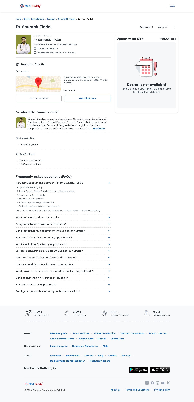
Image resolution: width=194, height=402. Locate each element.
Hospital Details (32, 64)
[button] (39, 98)
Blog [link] (100, 355)
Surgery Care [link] (86, 338)
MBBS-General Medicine (31, 160)
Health (27, 333)
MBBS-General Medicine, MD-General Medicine (55, 44)
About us (115, 390)
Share (161, 27)
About (27, 355)
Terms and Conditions (137, 390)
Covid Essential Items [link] (62, 338)
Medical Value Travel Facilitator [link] (67, 361)
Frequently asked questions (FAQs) (44, 176)
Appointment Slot (130, 38)
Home (18, 19)
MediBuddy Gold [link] (59, 333)
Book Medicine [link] (81, 333)
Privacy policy (162, 390)
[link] (30, 6)
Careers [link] (112, 355)
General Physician (66, 19)
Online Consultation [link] (105, 333)
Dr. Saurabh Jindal (34, 26)
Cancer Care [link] (117, 338)
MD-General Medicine (30, 164)
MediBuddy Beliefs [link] (100, 361)
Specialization (26, 138)
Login (172, 6)
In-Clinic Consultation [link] (132, 333)
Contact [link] (88, 355)
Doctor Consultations (34, 19)
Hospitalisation (32, 346)
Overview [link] (55, 355)
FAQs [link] (105, 346)
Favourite (145, 27)
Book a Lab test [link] (158, 333)
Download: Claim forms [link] (85, 346)
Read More (99, 128)
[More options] (174, 27)
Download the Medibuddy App (40, 368)
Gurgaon (51, 19)
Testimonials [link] (72, 355)
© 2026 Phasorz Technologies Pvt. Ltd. (44, 390)
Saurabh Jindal (85, 19)
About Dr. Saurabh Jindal (40, 112)
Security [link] (126, 355)
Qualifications (26, 154)
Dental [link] (102, 338)
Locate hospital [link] (58, 346)
